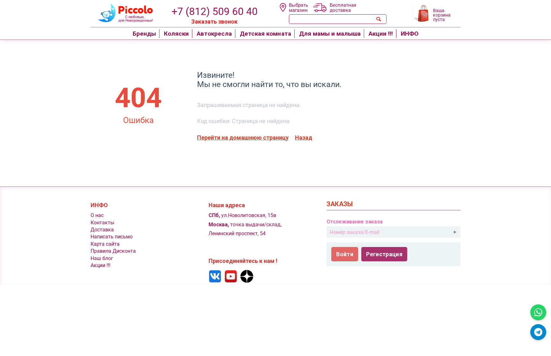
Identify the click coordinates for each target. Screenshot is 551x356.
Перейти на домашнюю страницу (243, 137)
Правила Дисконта (113, 251)
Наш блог (102, 258)
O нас (97, 215)
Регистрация (384, 254)
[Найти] (378, 19)
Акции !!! (100, 265)
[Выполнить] (455, 232)
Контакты (102, 223)
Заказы (340, 204)
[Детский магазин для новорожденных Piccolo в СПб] (122, 12)
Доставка (102, 230)
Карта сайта (105, 244)
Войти (344, 254)
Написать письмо (112, 237)
